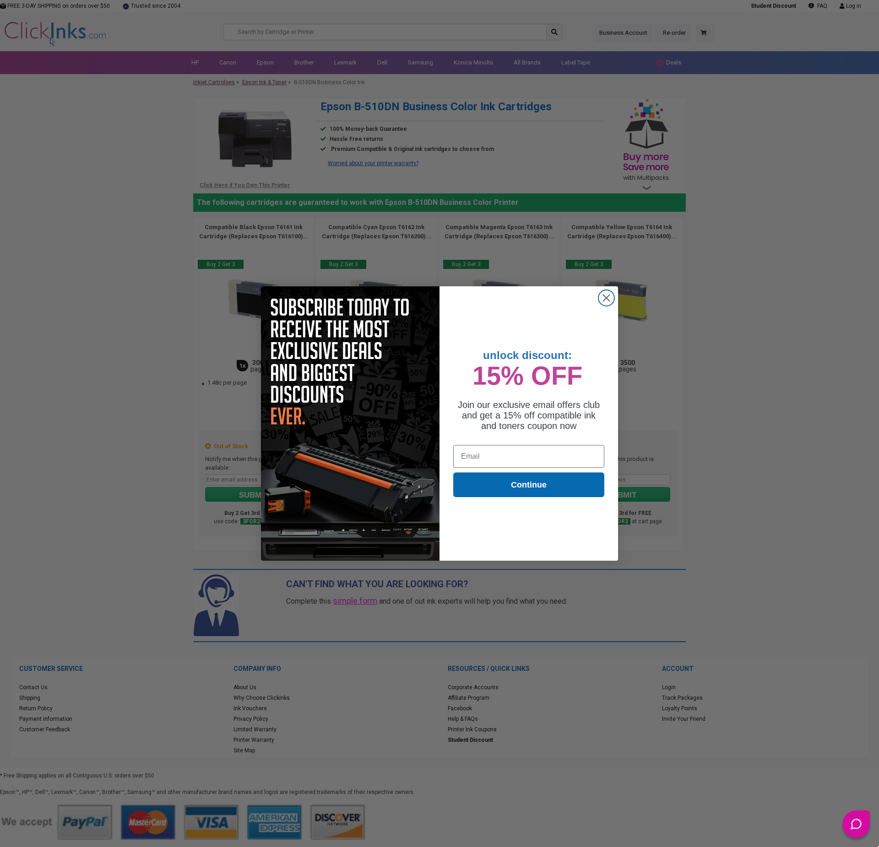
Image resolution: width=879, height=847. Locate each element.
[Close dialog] (606, 298)
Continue (529, 484)
